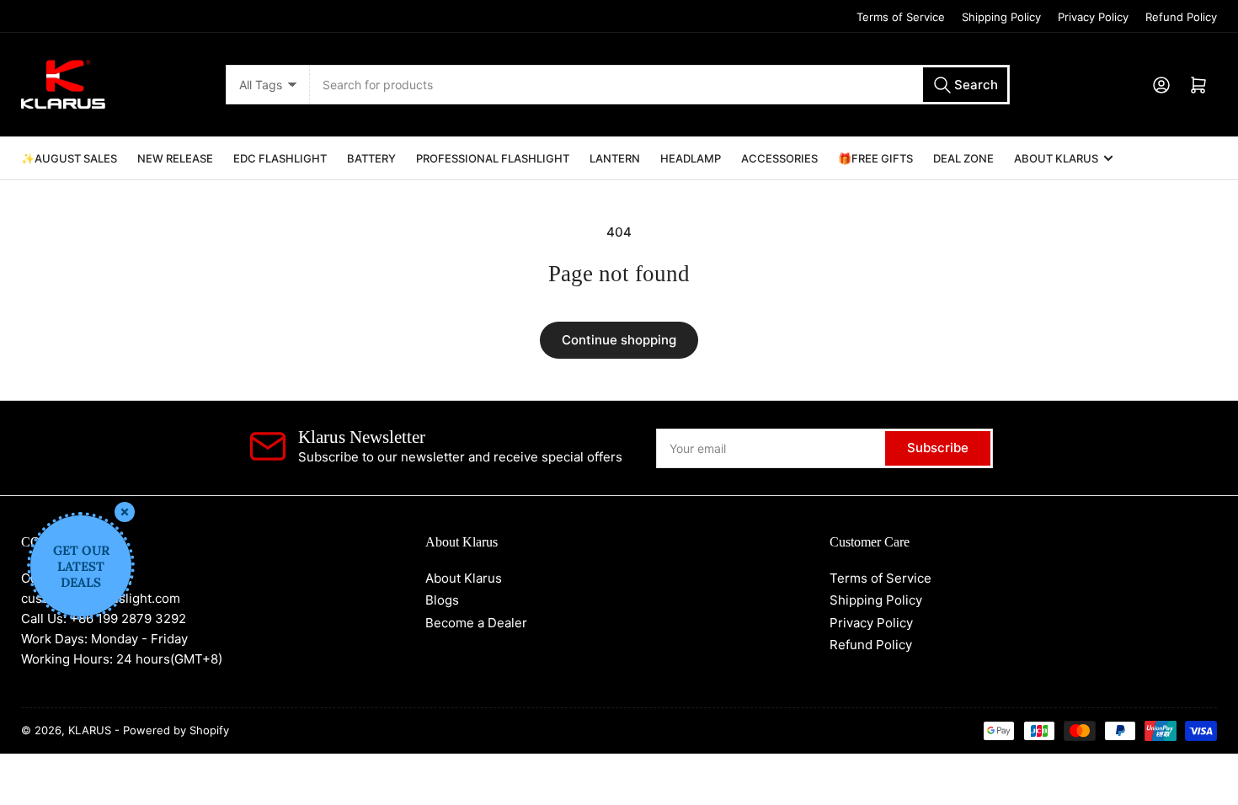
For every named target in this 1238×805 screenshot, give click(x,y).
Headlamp (690, 158)
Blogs (442, 600)
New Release (175, 158)
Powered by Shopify (176, 730)
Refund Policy (1181, 17)
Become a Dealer (476, 623)
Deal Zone (963, 158)
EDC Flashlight (280, 158)
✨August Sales (69, 158)
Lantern (615, 158)
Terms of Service (900, 17)
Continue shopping (619, 340)
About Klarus (1056, 158)
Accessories (779, 158)
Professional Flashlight (492, 158)
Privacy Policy (1093, 17)
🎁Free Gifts (875, 158)
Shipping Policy (1001, 17)
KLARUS (89, 730)
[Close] (125, 512)
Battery (371, 158)
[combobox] (659, 84)
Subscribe (938, 448)
